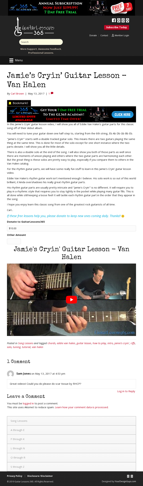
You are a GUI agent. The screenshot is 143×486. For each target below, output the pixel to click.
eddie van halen (66, 343)
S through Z (17, 466)
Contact (104, 35)
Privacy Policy (14, 476)
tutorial (26, 347)
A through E (18, 430)
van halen (37, 347)
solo (9, 347)
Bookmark (20, 103)
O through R (18, 457)
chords (51, 343)
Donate (93, 35)
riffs (133, 343)
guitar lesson (84, 343)
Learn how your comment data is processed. (81, 407)
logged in (28, 403)
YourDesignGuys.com (125, 481)
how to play (99, 343)
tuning (17, 347)
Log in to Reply (126, 391)
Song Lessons (25, 343)
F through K (18, 439)
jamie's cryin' (121, 343)
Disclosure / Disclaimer (40, 476)
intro (110, 343)
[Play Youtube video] (71, 300)
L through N (18, 448)
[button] (116, 27)
